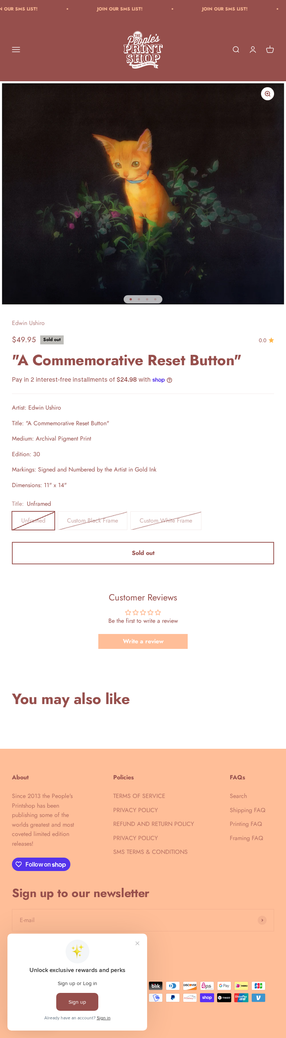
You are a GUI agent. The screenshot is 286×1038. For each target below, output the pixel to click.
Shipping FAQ (248, 810)
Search (238, 796)
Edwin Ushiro (28, 323)
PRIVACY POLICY (135, 810)
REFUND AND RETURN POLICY (153, 824)
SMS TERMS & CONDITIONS (150, 852)
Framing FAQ (246, 838)
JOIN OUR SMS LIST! (102, 9)
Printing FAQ (246, 824)
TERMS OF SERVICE (139, 796)
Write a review (143, 641)
